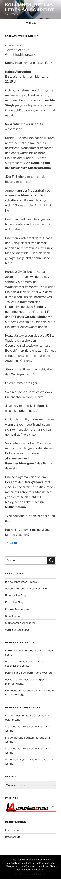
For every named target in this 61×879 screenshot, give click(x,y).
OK (15, 874)
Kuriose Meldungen (17, 609)
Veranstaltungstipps (17, 629)
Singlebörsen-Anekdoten (20, 622)
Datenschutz (12, 836)
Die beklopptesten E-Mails (21, 581)
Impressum (12, 830)
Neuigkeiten (12, 616)
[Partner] (30, 810)
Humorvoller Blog (15, 595)
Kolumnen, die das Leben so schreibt (29, 7)
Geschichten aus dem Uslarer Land (26, 588)
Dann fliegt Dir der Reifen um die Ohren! (28, 672)
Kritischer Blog (14, 602)
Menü (32, 23)
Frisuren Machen (15, 715)
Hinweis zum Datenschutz (33, 874)
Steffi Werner (13, 726)
